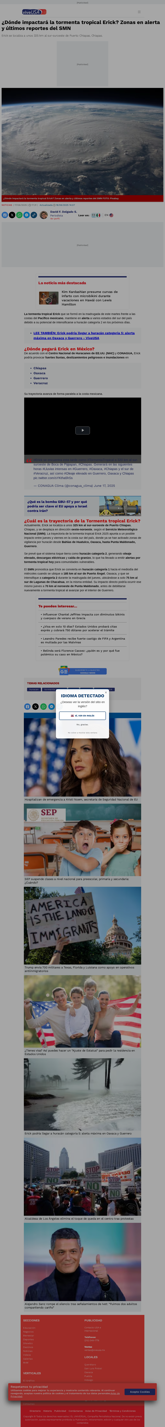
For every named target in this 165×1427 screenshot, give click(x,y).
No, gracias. (82, 724)
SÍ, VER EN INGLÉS (82, 715)
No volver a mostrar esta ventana (82, 733)
